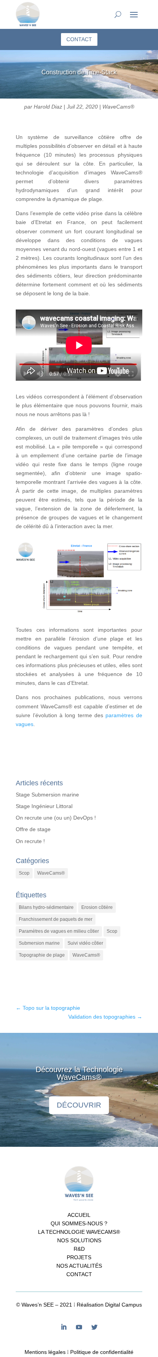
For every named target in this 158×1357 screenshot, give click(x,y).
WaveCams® (118, 107)
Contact (79, 1274)
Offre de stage (33, 829)
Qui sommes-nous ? (79, 1223)
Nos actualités (79, 1266)
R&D (79, 1249)
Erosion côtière (97, 907)
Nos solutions (79, 1240)
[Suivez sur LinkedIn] (64, 1327)
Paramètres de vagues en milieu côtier (59, 931)
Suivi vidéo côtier (85, 943)
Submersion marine (39, 943)
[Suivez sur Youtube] (79, 1327)
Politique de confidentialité (101, 1352)
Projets (79, 1257)
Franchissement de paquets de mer (55, 919)
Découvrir (79, 1105)
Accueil (79, 1215)
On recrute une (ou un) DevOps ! (56, 818)
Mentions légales (45, 1352)
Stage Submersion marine (47, 794)
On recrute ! (30, 841)
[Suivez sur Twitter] (94, 1327)
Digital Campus (123, 1305)
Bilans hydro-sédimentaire (46, 907)
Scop (24, 873)
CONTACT (79, 39)
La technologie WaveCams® (79, 1232)
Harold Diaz (48, 107)
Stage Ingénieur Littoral (44, 806)
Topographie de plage (42, 955)
